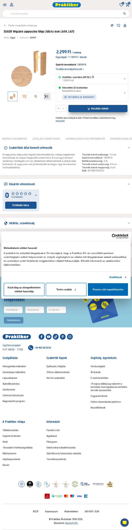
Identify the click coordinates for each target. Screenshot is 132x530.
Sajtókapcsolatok (11, 459)
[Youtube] (49, 337)
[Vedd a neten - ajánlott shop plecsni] (85, 484)
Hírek (5, 442)
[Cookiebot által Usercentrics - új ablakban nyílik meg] (114, 236)
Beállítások (115, 277)
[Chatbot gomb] (124, 522)
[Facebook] (41, 337)
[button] (92, 79)
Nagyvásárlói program (14, 401)
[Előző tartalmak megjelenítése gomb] (8, 96)
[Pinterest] (63, 337)
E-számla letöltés (99, 378)
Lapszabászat (10, 378)
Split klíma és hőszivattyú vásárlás (64, 453)
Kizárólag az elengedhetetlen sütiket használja (24, 289)
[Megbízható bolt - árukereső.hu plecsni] (75, 484)
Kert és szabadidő (56, 378)
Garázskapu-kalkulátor (14, 372)
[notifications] (125, 25)
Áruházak (96, 372)
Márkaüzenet (9, 453)
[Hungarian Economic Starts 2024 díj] (21, 484)
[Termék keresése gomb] (124, 13)
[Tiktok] (56, 337)
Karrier (6, 465)
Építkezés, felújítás (56, 366)
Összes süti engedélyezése (108, 289)
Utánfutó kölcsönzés (13, 395)
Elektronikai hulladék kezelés (61, 447)
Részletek (60, 121)
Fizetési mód (53, 430)
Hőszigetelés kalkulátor (14, 366)
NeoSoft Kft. (72, 523)
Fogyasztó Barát (99, 396)
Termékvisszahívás (56, 459)
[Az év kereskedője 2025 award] (110, 484)
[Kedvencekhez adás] (118, 25)
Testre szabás (64, 289)
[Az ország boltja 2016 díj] (56, 484)
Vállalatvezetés (10, 430)
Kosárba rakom (99, 108)
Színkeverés (9, 389)
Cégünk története (11, 436)
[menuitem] (5, 5)
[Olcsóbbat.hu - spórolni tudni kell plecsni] (98, 484)
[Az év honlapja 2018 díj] (38, 484)
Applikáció (52, 436)
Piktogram (52, 442)
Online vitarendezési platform (106, 402)
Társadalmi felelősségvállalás (18, 447)
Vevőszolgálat (98, 366)
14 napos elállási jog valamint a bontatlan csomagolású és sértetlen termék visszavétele (109, 387)
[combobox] (66, 13)
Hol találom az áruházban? (81, 97)
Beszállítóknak (98, 407)
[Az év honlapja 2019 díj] (46, 484)
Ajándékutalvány (11, 384)
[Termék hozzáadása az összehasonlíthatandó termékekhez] (112, 25)
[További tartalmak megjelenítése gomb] (45, 96)
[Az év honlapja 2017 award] (66, 484)
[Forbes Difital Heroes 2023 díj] (30, 484)
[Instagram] (70, 337)
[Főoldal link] (66, 4)
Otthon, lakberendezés (58, 372)
